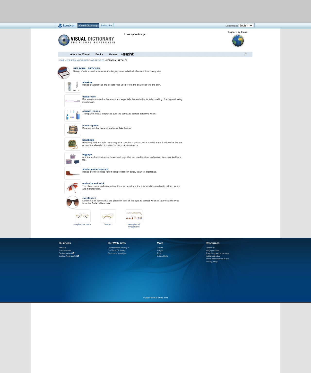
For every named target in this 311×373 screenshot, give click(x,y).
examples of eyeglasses (134, 225)
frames (108, 224)
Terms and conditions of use (217, 259)
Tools (159, 253)
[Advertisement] (141, 11)
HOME (61, 60)
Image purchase (212, 250)
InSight (160, 250)
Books (99, 54)
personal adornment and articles (85, 60)
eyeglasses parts (82, 224)
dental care (89, 96)
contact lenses (91, 111)
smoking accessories (95, 169)
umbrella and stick (93, 183)
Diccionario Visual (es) (117, 253)
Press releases (65, 250)
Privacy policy (211, 261)
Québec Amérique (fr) (68, 256)
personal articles (86, 68)
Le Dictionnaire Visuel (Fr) (119, 248)
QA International (65, 253)
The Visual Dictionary (116, 250)
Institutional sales (213, 256)
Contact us (210, 248)
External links (162, 256)
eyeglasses (89, 198)
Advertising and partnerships (217, 253)
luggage (87, 154)
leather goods (90, 125)
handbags (88, 140)
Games (113, 54)
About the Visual (80, 54)
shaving (87, 82)
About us (62, 248)
